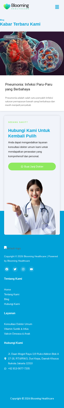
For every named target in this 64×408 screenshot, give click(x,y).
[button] (57, 7)
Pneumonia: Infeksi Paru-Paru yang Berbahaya (28, 87)
